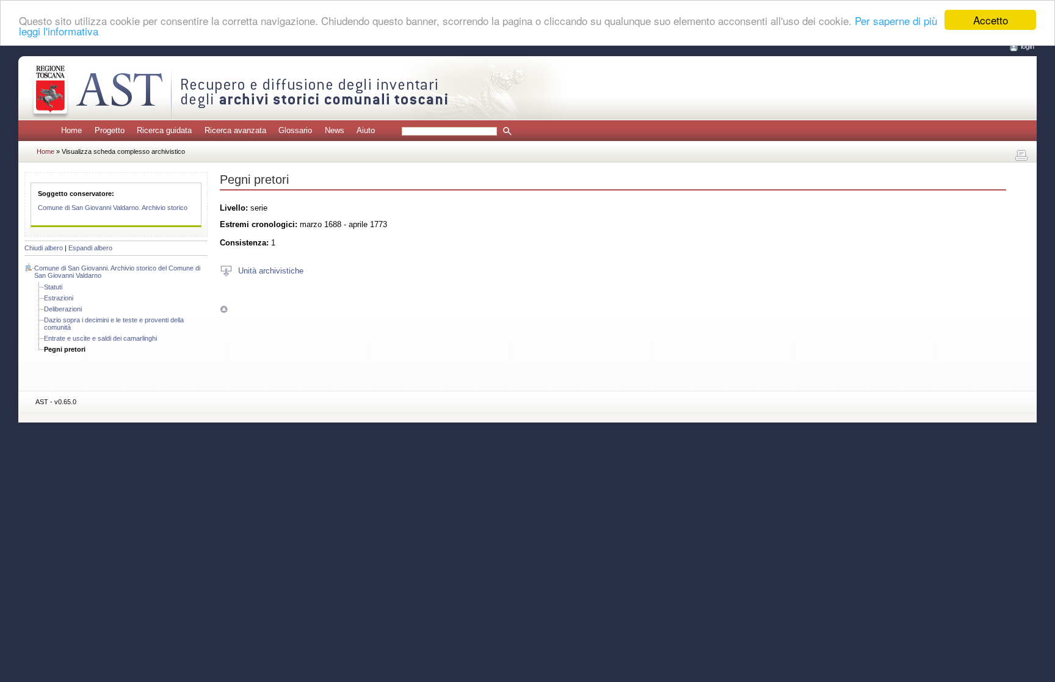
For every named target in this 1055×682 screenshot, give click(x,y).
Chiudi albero (43, 248)
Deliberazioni (63, 309)
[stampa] (1021, 155)
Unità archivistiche (270, 270)
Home (71, 130)
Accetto (990, 19)
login (1027, 46)
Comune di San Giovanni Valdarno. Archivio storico (112, 207)
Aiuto (366, 130)
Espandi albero (90, 248)
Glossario (295, 130)
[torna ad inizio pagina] (224, 309)
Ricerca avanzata (235, 130)
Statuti (53, 287)
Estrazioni (58, 298)
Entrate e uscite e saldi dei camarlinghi (100, 338)
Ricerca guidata (164, 130)
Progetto (110, 130)
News (334, 130)
